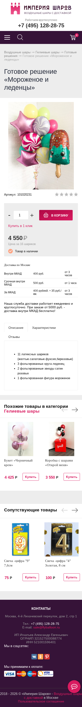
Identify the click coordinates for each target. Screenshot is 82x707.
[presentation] (16, 327)
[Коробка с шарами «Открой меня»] (61, 439)
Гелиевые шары (47, 52)
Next (75, 410)
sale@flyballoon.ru (46, 627)
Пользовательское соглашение (41, 701)
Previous (65, 410)
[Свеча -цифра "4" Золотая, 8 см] (61, 539)
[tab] (16, 327)
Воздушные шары (17, 52)
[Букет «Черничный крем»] (20, 439)
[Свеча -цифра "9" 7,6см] (20, 539)
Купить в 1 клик (20, 226)
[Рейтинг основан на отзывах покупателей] (66, 195)
